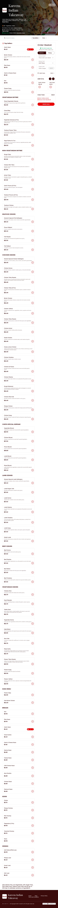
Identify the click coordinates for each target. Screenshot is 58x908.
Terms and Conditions (33, 897)
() (18, 28)
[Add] (39, 87)
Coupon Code (41, 66)
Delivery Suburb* (42, 55)
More (43, 38)
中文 (53, 5)
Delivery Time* (42, 61)
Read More (5, 22)
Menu (36, 895)
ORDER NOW (46, 104)
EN (50, 5)
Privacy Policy (44, 895)
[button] (18, 48)
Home (29, 895)
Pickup (50, 53)
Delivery (41, 53)
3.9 (4, 25)
